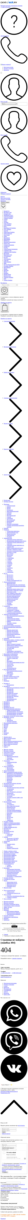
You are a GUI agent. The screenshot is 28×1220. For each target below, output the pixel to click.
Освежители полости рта (13, 893)
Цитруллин (10, 555)
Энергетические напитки (13, 620)
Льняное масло (8, 737)
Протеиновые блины (9, 858)
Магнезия (6, 908)
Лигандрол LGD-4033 (13, 838)
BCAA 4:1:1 (10, 576)
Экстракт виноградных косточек (15, 787)
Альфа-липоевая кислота (10, 827)
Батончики (6, 868)
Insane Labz (7, 243)
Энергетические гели (12, 532)
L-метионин (10, 572)
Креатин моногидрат (12, 630)
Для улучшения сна (9, 766)
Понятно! (3, 1218)
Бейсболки (6, 920)
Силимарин (10, 765)
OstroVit (6, 230)
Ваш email (3, 1182)
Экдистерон (10, 664)
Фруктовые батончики (13, 872)
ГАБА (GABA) (8, 825)
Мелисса (9, 814)
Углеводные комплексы (13, 531)
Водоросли (7, 832)
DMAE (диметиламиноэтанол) (12, 824)
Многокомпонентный (12, 511)
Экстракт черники (12, 721)
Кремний (6, 733)
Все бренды (4, 283)
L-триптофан (10, 558)
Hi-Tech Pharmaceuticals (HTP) (12, 264)
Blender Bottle (7, 274)
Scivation (6, 222)
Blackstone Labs (8, 254)
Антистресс (7, 841)
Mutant (5, 269)
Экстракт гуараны (11, 623)
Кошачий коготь (11, 807)
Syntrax (6, 219)
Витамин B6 (10, 697)
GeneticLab (6, 246)
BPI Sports (6, 253)
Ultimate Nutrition (8, 218)
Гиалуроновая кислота (13, 647)
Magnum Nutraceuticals (9, 242)
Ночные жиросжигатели (13, 596)
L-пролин (9, 562)
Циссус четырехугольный (14, 644)
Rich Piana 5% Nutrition (10, 228)
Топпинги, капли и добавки (11, 852)
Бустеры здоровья (8, 821)
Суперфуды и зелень (9, 879)
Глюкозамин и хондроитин (14, 651)
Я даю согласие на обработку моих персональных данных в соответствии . (12, 1168)
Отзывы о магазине (9, 984)
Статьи (5, 986)
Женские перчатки (9, 903)
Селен (5, 728)
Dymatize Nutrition (8, 266)
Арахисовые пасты (12, 882)
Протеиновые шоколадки (10, 861)
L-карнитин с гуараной (13, 610)
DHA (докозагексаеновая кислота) (13, 741)
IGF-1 (5, 679)
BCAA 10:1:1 (10, 579)
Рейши (8, 845)
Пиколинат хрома (11, 592)
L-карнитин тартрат (12, 607)
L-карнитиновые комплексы (14, 613)
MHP (5, 263)
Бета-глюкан (10, 759)
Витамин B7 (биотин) (12, 696)
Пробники (6, 680)
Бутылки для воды (9, 915)
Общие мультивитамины (13, 710)
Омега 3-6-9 (7, 745)
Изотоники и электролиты (11, 654)
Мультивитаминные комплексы (12, 709)
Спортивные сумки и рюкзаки (12, 905)
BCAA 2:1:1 (10, 575)
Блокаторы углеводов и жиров (15, 590)
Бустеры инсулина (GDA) (10, 678)
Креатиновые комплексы (13, 634)
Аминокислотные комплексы (14, 539)
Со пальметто (10, 804)
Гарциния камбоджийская (14, 594)
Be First (6, 257)
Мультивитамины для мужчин (15, 711)
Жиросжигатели (11, 583)
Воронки (6, 918)
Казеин (9, 507)
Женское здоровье (8, 749)
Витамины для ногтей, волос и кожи (13, 716)
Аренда (6, 991)
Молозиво (9, 780)
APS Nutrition (7, 259)
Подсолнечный (11, 520)
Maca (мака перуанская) (13, 806)
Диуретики (10, 601)
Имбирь (9, 816)
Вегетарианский (11, 515)
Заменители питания (12, 599)
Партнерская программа (10, 983)
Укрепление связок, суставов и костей (14, 640)
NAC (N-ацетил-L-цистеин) (14, 792)
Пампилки (9, 617)
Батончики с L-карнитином (14, 876)
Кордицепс (10, 847)
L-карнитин (7, 606)
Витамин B (7, 686)
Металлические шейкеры (13, 912)
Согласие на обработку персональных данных (14, 1164)
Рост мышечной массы (10, 669)
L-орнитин (10, 568)
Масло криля (7, 739)
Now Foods (7, 235)
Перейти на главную (6, 302)
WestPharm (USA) (8, 215)
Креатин (6, 628)
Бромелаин (10, 779)
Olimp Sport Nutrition (9, 232)
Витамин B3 (10, 692)
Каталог (5, 202)
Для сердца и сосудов (9, 752)
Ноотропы (6, 830)
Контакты (6, 70)
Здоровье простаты (9, 784)
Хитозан (9, 603)
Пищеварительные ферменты (14, 775)
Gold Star (6, 260)
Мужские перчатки (9, 901)
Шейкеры (6, 910)
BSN (5, 278)
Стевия (9, 865)
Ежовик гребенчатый (12, 848)
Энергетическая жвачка (13, 618)
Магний (6, 725)
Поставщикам (7, 989)
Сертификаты (7, 990)
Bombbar (6, 273)
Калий (5, 734)
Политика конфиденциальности (9, 1091)
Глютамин (6, 638)
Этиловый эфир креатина (13, 637)
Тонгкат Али (10, 665)
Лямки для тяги (8, 907)
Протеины (6, 504)
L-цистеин (9, 570)
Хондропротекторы (12, 641)
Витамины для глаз (9, 717)
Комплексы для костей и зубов (15, 652)
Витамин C (7, 701)
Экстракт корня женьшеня (14, 810)
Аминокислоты (8, 538)
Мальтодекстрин (11, 534)
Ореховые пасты (11, 886)
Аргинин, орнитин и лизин (14, 549)
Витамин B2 (10, 690)
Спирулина (10, 834)
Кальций (6, 724)
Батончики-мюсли (12, 875)
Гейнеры (6, 528)
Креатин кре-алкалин (12, 631)
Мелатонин (10, 768)
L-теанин (9, 565)
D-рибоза (9, 536)
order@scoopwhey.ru (6, 977)
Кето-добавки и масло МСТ (14, 593)
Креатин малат (11, 635)
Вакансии (6, 987)
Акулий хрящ (10, 648)
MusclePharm (7, 267)
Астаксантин (10, 789)
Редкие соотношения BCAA (14, 580)
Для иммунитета (8, 755)
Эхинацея (9, 758)
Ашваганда (10, 820)
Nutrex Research (8, 233)
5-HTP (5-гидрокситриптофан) (12, 823)
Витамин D (7, 703)
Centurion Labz (7, 250)
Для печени (7, 760)
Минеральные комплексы (10, 723)
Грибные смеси (11, 844)
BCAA (5, 573)
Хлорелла (9, 835)
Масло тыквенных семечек (11, 742)
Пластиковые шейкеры (13, 911)
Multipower (6, 240)
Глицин (9, 569)
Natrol (5, 236)
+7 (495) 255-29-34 (5, 7)
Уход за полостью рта (9, 890)
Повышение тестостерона (10, 655)
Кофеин (9, 621)
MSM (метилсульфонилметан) (15, 645)
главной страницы (17, 958)
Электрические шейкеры (13, 914)
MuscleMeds (7, 239)
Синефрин (9, 604)
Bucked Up (6, 211)
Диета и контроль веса (10, 582)
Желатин (9, 642)
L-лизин (9, 560)
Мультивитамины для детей (14, 714)
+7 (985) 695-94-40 (16, 973)
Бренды (3, 196)
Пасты (5, 880)
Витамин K (7, 706)
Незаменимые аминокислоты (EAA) (16, 541)
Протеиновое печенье (9, 853)
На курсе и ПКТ (8, 675)
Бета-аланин (10, 553)
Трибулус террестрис (12, 658)
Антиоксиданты (8, 786)
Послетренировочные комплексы (12, 627)
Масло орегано (11, 794)
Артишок (9, 782)
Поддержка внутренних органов (12, 783)
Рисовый (9, 522)
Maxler (5, 271)
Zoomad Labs (7, 214)
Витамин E (7, 704)
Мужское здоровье (9, 751)
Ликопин (9, 800)
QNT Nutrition (7, 229)
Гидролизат (10, 510)
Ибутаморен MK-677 (12, 840)
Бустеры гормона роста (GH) (11, 676)
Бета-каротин (10, 685)
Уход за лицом (7, 899)
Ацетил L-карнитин (12, 608)
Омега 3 (6, 746)
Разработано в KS (5, 1093)
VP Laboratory (7, 256)
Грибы (5, 842)
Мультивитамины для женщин (15, 713)
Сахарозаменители (9, 863)
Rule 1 (5, 226)
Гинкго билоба (11, 808)
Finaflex (6, 247)
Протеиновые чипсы (9, 862)
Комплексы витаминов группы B (16, 687)
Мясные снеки (7, 887)
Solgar (5, 221)
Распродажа (7, 500)
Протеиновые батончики (13, 869)
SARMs (6, 837)
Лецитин (9, 803)
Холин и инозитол (12, 694)
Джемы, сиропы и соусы (10, 851)
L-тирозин (9, 563)
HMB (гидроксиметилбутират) (15, 548)
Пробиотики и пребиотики (14, 776)
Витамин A (7, 683)
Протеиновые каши (9, 859)
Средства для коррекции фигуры (15, 896)
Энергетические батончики (14, 870)
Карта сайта (7, 994)
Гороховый (10, 518)
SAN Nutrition (7, 225)
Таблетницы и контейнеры (11, 917)
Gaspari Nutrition (8, 280)
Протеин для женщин (12, 524)
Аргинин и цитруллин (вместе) (15, 551)
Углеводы (6, 529)
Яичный (9, 514)
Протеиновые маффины (10, 855)
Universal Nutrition (8, 216)
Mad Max (6, 270)
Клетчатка (9, 777)
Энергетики (10, 624)
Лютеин (9, 718)
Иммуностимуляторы (12, 756)
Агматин (9, 556)
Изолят (9, 508)
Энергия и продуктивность (11, 614)
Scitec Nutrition (7, 223)
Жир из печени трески (10, 738)
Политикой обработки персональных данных (14, 1189)
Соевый (9, 517)
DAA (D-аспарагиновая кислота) (15, 662)
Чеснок (9, 818)
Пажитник (9, 666)
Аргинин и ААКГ (11, 552)
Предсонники (10, 769)
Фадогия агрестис (11, 668)
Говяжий (9, 512)
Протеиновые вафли (9, 856)
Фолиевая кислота (12, 699)
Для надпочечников (9, 770)
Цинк (5, 730)
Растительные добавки (10, 801)
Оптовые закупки (8, 501)
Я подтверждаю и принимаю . (14, 1164)
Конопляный (10, 521)
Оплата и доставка (9, 68)
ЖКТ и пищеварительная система (13, 772)
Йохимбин (10, 661)
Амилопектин (10, 535)
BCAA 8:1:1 (10, 577)
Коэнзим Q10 (7, 828)
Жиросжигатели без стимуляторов (16, 584)
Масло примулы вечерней (11, 744)
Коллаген (9, 649)
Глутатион (9, 796)
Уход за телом (7, 894)
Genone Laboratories (9, 245)
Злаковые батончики (12, 873)
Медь (5, 731)
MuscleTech (7, 238)
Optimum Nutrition (8, 277)
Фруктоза (9, 866)
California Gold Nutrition (10, 252)
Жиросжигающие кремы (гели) (15, 589)
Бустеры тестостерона (13, 656)
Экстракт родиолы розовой (14, 811)
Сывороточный (11, 505)
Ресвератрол (10, 793)
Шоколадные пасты (12, 883)
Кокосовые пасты (11, 885)
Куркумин (9, 813)
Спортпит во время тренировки (12, 625)
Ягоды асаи (10, 817)
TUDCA (9, 763)
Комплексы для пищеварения (14, 773)
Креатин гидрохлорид (13, 632)
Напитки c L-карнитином (13, 611)
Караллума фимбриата (13, 597)
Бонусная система (8, 67)
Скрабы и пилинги (12, 897)
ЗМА (8, 659)
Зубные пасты (10, 891)
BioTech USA (7, 276)
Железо (6, 727)
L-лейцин (9, 559)
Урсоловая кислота (9, 831)
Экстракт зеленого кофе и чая (15, 797)
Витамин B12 (10, 700)
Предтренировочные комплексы (15, 616)
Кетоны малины (11, 600)
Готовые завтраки (8, 877)
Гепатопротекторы (12, 762)
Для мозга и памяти (9, 753)
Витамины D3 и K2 (9, 707)
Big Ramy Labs (8, 212)
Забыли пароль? (6, 1133)
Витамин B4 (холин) (12, 693)
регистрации (21, 1125)
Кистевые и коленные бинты (11, 904)
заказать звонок (5, 35)
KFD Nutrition (7, 262)
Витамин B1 (10, 689)
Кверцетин (10, 790)
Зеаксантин (10, 720)
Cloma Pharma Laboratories (11, 249)
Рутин (8, 799)
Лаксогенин (10, 673)
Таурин (9, 566)
